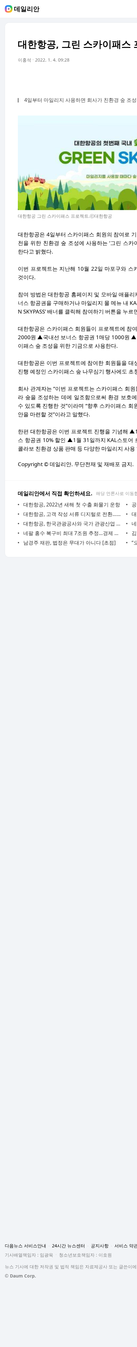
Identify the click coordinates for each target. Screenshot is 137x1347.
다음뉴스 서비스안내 (25, 1246)
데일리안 (27, 9)
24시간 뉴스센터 (68, 1246)
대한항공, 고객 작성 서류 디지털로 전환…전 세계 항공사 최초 (73, 514)
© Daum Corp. (20, 1275)
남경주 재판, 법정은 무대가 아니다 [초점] (69, 542)
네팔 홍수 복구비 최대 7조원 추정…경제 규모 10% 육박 (73, 533)
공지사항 (100, 1246)
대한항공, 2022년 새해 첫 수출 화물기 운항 (71, 504)
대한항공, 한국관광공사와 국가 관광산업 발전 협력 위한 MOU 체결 (73, 523)
